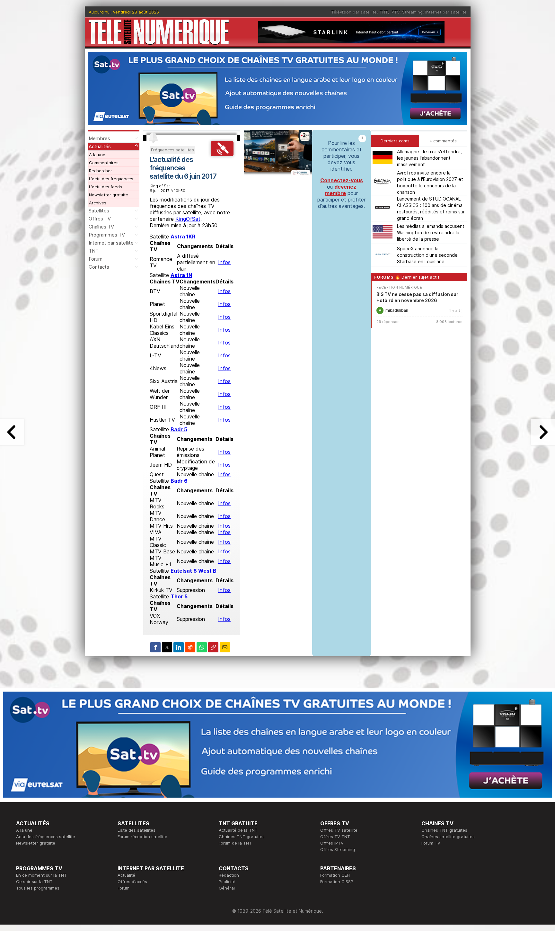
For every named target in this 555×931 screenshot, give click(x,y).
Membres (99, 138)
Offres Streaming (337, 849)
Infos (224, 262)
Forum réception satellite (142, 836)
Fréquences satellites (172, 149)
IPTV (395, 11)
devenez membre (340, 190)
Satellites (99, 211)
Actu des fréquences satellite (45, 836)
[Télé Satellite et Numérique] (159, 32)
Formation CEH (335, 875)
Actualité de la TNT (238, 830)
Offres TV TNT (335, 836)
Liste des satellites (136, 830)
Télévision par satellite (354, 11)
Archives (97, 202)
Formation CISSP (336, 881)
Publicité (227, 881)
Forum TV (430, 843)
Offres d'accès (132, 881)
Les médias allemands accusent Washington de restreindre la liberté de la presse (430, 232)
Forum (95, 259)
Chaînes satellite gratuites (448, 836)
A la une (97, 154)
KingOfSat (187, 219)
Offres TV (100, 219)
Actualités (100, 146)
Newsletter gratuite (108, 194)
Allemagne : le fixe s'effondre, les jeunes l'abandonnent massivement (429, 158)
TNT (383, 11)
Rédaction (229, 875)
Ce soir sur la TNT (34, 881)
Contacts (99, 267)
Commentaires (104, 162)
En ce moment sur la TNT (41, 875)
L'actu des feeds (105, 186)
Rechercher (100, 170)
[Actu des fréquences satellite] (222, 154)
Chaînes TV (101, 227)
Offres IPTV (332, 843)
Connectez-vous (341, 180)
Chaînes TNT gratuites (242, 836)
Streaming (412, 11)
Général (227, 888)
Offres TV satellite (338, 830)
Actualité (126, 875)
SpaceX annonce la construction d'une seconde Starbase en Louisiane (427, 255)
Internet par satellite (446, 11)
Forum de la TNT (235, 843)
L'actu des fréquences (111, 178)
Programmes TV (107, 235)
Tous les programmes (37, 888)
